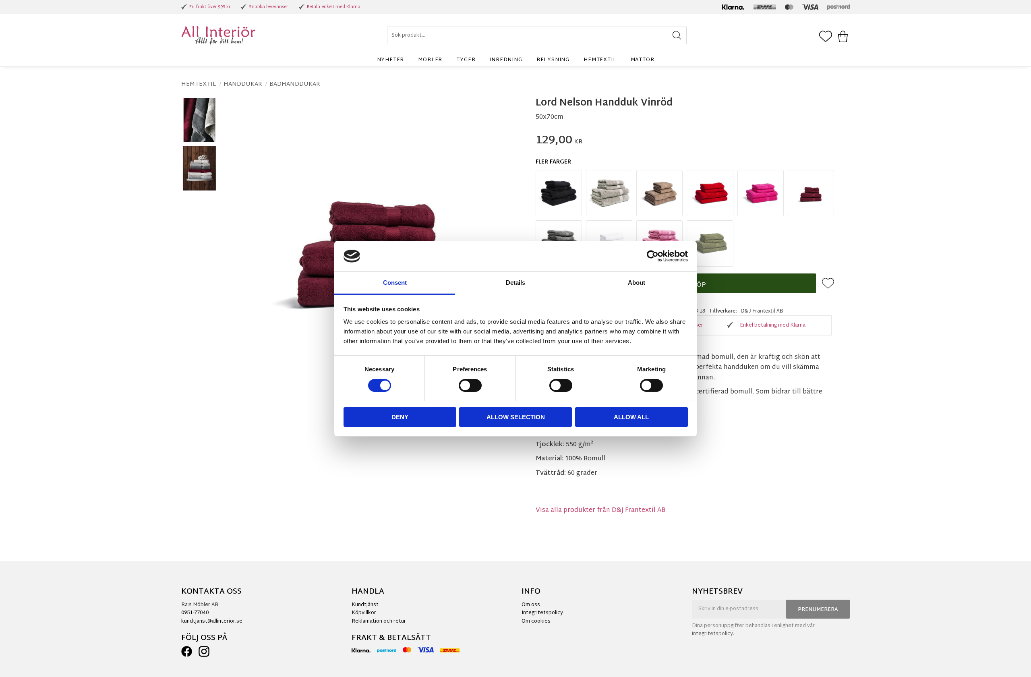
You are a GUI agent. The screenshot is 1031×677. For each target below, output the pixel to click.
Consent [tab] (395, 282)
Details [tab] (515, 282)
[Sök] (677, 35)
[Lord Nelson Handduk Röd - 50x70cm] (709, 193)
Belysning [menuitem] (552, 60)
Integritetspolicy (542, 613)
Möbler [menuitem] (430, 60)
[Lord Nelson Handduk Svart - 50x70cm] (558, 193)
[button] (825, 37)
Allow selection (516, 417)
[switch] (470, 385)
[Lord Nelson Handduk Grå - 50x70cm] (609, 193)
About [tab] (636, 282)
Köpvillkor (364, 613)
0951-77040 (195, 613)
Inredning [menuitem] (506, 60)
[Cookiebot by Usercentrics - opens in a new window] (652, 256)
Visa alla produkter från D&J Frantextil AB (600, 510)
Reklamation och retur (379, 621)
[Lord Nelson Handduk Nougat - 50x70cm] (659, 193)
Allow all (631, 417)
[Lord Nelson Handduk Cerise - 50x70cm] (760, 193)
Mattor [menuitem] (642, 60)
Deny (399, 417)
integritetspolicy (712, 634)
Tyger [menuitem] (465, 60)
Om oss (531, 605)
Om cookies (536, 621)
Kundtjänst (365, 605)
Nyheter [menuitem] (390, 60)
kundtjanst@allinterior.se (211, 621)
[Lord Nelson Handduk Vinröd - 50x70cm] (811, 193)
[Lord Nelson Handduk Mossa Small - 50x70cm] (709, 243)
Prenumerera (818, 610)
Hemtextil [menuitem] (600, 60)
